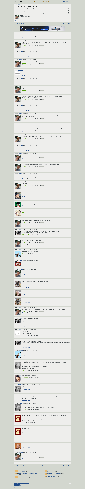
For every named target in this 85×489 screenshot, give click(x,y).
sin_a (23, 73)
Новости (28, 1)
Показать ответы (24, 64)
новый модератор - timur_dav (23, 477)
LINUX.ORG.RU (19, 1)
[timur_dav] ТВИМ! (21, 471)
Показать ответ (24, 37)
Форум (39, 1)
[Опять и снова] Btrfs (66, 23)
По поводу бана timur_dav (52, 474)
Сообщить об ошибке (17, 484)
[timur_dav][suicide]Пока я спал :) (26, 6)
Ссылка (16, 20)
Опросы (42, 1)
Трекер (45, 1)
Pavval (23, 370)
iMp (22, 422)
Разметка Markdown (26, 483)
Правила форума (20, 483)
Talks (19, 4)
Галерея (32, 1)
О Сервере (15, 483)
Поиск (49, 1)
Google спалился (50, 470)
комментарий (20, 40)
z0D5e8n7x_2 (24, 263)
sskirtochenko (24, 377)
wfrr (22, 253)
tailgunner (24, 234)
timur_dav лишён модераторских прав (54, 473)
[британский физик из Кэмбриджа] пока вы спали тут (27, 476)
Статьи (35, 1)
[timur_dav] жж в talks (51, 471)
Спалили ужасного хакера (52, 476)
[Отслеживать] (68, 12)
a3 (22, 204)
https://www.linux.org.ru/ (17, 485)
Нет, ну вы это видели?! (19, 23)
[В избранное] (68, 9)
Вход (69, 1)
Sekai (23, 212)
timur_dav (21, 15)
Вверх (70, 483)
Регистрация (65, 1)
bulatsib (23, 445)
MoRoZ (23, 194)
